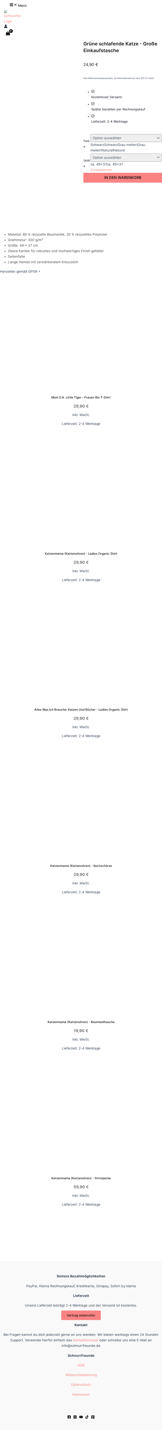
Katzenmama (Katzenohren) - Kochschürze (81, 866)
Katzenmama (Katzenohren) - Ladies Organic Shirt (81, 553)
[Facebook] (69, 1418)
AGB (81, 1365)
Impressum (81, 1394)
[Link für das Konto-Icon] (6, 27)
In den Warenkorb (122, 177)
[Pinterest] (93, 1418)
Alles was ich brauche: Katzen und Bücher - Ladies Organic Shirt (81, 709)
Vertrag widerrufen (81, 1315)
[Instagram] (75, 1418)
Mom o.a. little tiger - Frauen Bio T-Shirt (81, 397)
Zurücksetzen (101, 170)
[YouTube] (81, 1418)
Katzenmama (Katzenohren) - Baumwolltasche (81, 1022)
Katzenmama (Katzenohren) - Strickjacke (81, 1178)
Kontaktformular (85, 1340)
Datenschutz (81, 1385)
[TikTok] (87, 1418)
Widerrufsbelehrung (81, 1375)
